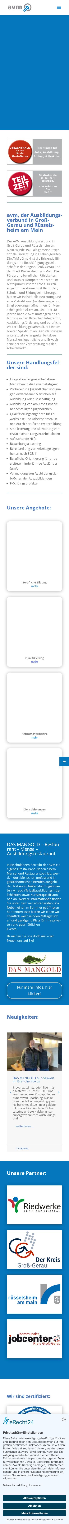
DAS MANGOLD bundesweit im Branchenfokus (33, 1079)
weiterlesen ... (25, 1126)
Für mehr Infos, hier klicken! (34, 990)
